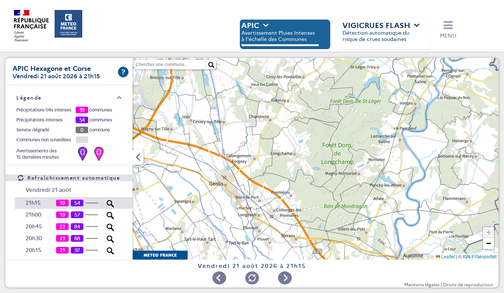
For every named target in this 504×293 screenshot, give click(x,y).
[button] (448, 30)
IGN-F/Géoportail (480, 256)
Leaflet (447, 256)
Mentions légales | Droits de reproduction (448, 284)
